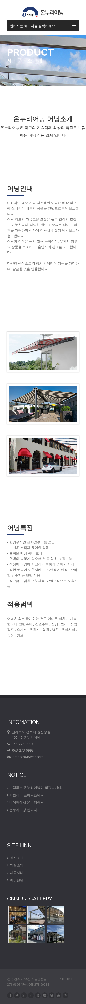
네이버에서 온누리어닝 (26, 802)
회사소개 (16, 857)
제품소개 (16, 865)
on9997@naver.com (27, 756)
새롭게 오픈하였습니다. (26, 795)
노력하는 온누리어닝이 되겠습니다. (35, 787)
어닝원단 (16, 880)
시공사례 (16, 872)
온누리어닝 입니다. (23, 809)
